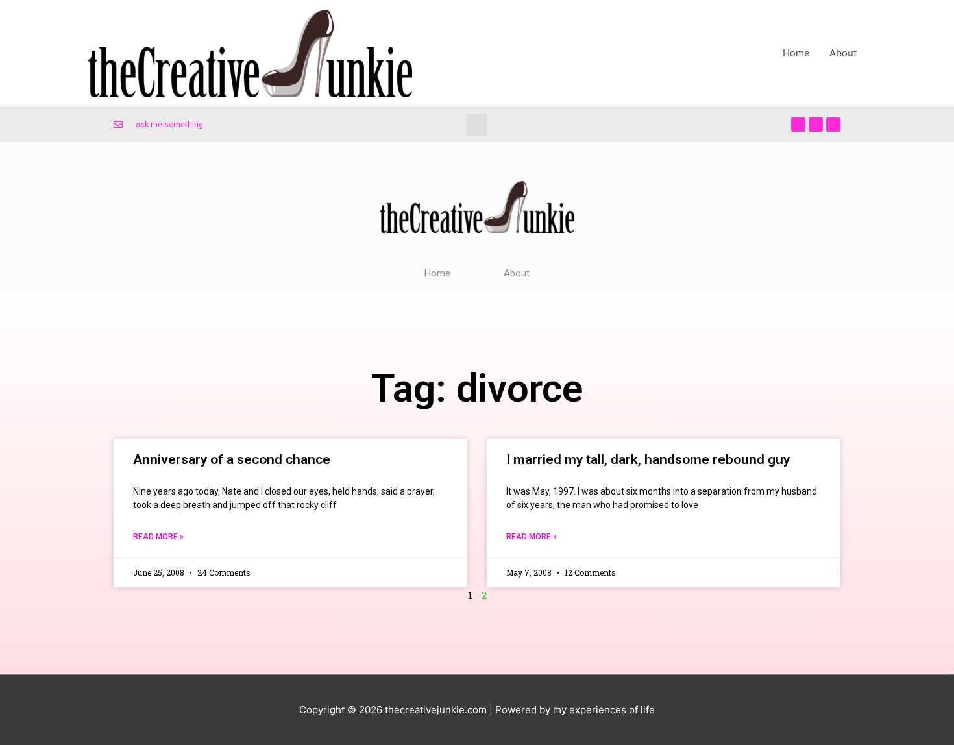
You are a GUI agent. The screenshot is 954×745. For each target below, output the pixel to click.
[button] (476, 125)
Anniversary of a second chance (231, 459)
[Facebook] (798, 124)
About (843, 53)
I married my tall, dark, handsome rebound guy (648, 459)
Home (796, 53)
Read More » (158, 536)
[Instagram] (833, 124)
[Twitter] (816, 124)
